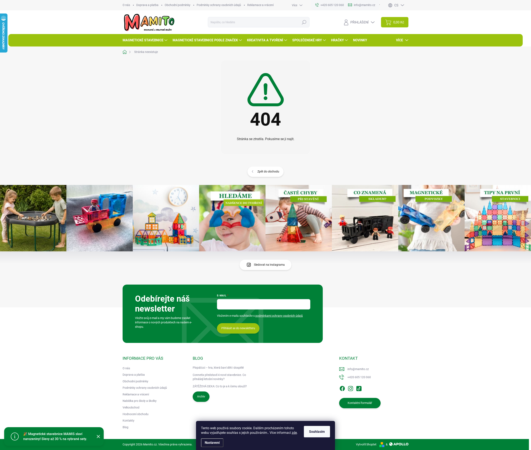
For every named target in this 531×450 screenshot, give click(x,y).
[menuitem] (145, 40)
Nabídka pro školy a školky (140, 400)
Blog (125, 427)
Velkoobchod (131, 407)
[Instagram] (350, 388)
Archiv (201, 396)
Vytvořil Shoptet (366, 444)
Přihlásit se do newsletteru (238, 328)
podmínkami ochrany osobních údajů (279, 315)
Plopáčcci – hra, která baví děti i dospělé (218, 367)
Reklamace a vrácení (260, 5)
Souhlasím (317, 432)
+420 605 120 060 (359, 377)
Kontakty (128, 420)
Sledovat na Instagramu (269, 264)
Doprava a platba (147, 5)
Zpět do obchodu (268, 171)
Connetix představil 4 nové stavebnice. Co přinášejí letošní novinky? (219, 377)
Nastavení (212, 443)
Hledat (304, 22)
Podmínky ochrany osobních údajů (219, 5)
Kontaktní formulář (360, 403)
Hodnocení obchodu (136, 414)
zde (294, 433)
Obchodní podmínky (177, 5)
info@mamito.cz (358, 369)
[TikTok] (359, 388)
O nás (126, 5)
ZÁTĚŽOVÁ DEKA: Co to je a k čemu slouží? (220, 386)
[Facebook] (342, 388)
